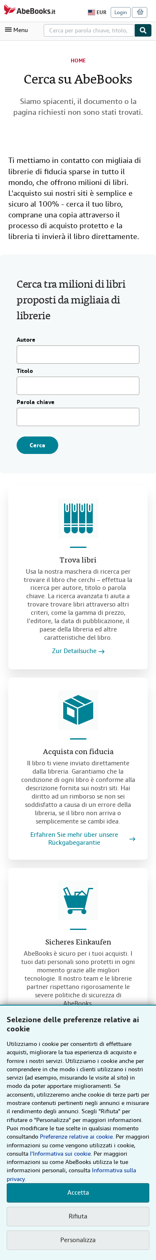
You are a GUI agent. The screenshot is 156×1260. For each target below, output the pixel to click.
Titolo (25, 371)
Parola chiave (35, 402)
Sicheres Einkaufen (78, 942)
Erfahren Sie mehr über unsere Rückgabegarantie (74, 839)
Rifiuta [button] (78, 1216)
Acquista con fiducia (78, 752)
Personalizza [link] (78, 1240)
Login (120, 12)
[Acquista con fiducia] (78, 710)
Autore (26, 340)
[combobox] (89, 30)
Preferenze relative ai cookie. (77, 1136)
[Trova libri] (78, 518)
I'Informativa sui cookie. (61, 1153)
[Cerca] (143, 30)
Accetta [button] (78, 1192)
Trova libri (78, 560)
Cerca (37, 445)
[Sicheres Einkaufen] (78, 900)
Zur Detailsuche (74, 651)
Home (78, 60)
